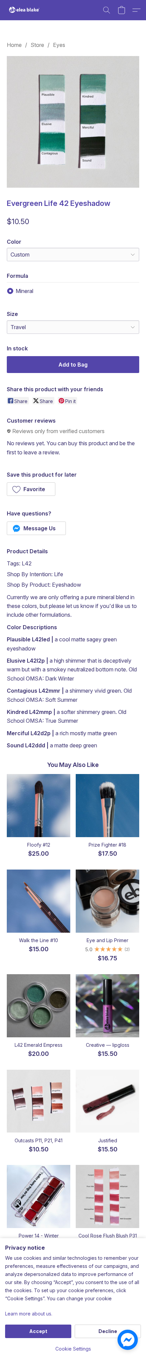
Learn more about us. (28, 1313)
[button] (25, 10)
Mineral (24, 291)
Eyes (59, 45)
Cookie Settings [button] (73, 1349)
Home (14, 45)
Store (37, 45)
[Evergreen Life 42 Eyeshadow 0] (73, 122)
